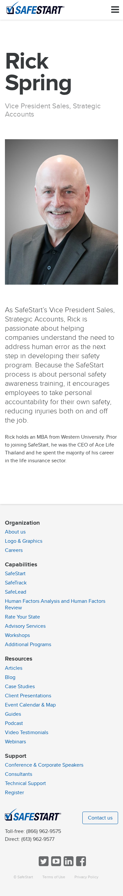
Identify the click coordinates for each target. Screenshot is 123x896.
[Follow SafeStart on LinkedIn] (67, 864)
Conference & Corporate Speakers (44, 765)
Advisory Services (25, 626)
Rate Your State (22, 617)
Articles (13, 668)
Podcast (14, 723)
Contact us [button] (100, 818)
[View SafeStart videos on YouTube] (55, 864)
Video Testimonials (26, 732)
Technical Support (25, 783)
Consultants (18, 774)
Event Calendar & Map (30, 705)
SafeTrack (16, 582)
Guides (13, 714)
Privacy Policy (86, 877)
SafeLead (15, 592)
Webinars (15, 741)
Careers (14, 550)
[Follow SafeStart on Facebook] (80, 864)
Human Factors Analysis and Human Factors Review (55, 604)
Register (14, 792)
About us (15, 532)
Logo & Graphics (23, 541)
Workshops (17, 635)
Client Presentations (28, 695)
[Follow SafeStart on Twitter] (43, 864)
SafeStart (15, 573)
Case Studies (20, 686)
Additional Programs (28, 644)
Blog (10, 677)
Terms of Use (53, 877)
